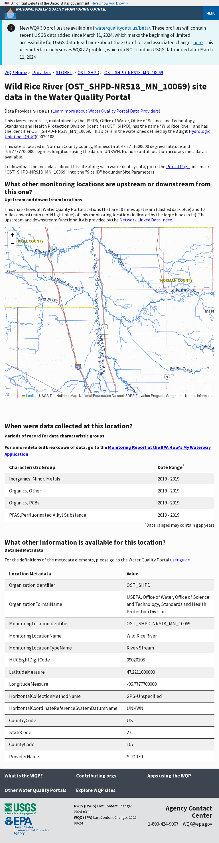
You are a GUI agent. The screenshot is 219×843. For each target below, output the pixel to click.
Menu (211, 13)
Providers (41, 72)
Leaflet (30, 395)
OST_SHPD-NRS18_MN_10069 (133, 72)
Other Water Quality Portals (35, 790)
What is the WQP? (24, 776)
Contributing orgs (96, 776)
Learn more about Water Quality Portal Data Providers (105, 111)
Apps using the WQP (169, 776)
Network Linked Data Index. (146, 220)
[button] (12, 235)
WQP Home (16, 72)
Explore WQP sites (95, 790)
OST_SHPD (88, 72)
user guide (180, 560)
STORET (64, 72)
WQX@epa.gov (197, 824)
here (198, 42)
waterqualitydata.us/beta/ (122, 28)
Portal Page (178, 166)
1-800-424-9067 (163, 824)
